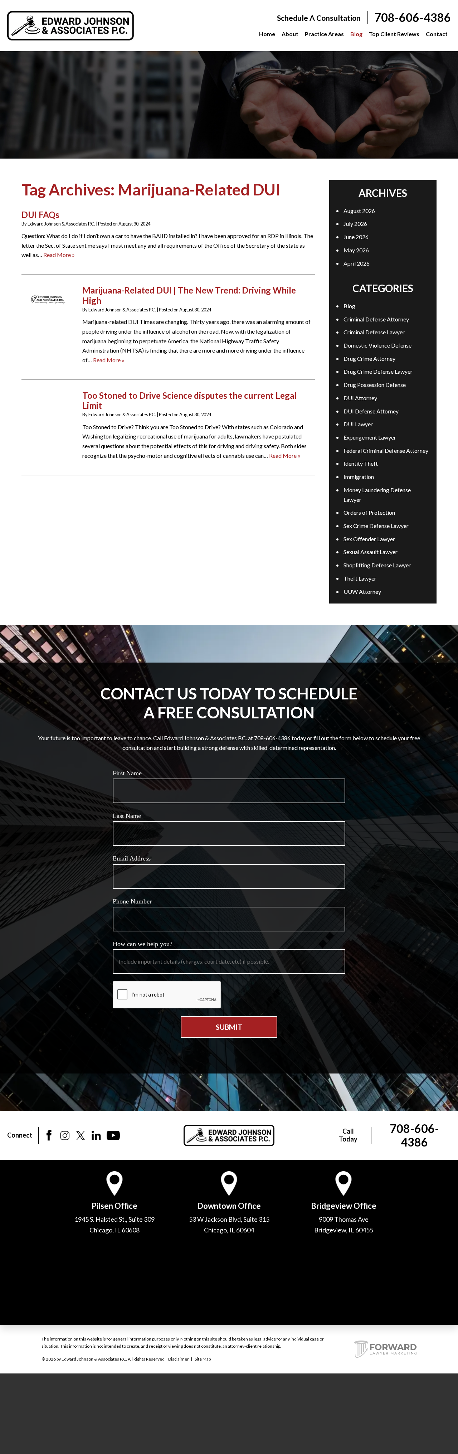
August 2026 (359, 210)
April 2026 (357, 263)
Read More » (59, 254)
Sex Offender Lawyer (369, 538)
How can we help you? (142, 943)
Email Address (132, 858)
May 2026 (356, 250)
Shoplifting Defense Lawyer (377, 565)
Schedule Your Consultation (229, 92)
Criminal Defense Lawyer (374, 332)
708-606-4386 (412, 17)
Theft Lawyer (360, 578)
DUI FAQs (40, 214)
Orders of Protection (369, 512)
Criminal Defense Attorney (376, 319)
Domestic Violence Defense (377, 345)
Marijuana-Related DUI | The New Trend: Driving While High (189, 295)
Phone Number (132, 901)
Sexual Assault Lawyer (371, 551)
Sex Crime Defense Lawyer (376, 525)
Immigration (359, 476)
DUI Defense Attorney (371, 411)
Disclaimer (178, 1359)
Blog (356, 33)
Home (267, 33)
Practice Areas (324, 33)
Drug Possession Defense (375, 384)
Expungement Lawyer (370, 437)
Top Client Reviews (394, 33)
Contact (437, 33)
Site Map (203, 1359)
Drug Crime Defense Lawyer (378, 371)
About (290, 33)
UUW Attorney (362, 591)
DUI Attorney (360, 397)
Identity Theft (361, 463)
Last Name (127, 815)
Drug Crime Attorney (369, 358)
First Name (127, 773)
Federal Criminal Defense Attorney (386, 450)
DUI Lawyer (358, 424)
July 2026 (355, 223)
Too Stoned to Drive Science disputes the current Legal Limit (189, 400)
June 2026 (356, 236)
